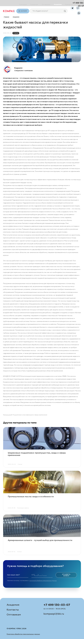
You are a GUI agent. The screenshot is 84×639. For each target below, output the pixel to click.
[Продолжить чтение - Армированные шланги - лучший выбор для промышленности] (42, 525)
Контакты (69, 4)
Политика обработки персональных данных (23, 634)
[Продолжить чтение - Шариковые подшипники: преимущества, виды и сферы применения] (42, 438)
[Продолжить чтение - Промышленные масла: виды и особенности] (42, 482)
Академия (58, 4)
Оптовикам (46, 4)
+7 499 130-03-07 (57, 604)
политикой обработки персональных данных (43, 580)
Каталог (24, 11)
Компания (23, 4)
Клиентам (34, 4)
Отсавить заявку (66, 575)
